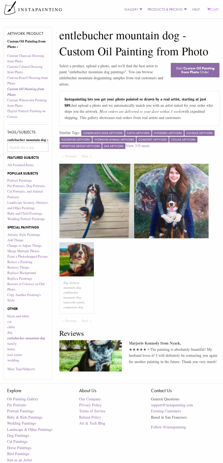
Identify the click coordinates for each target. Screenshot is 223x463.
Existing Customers (166, 410)
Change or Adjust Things (24, 245)
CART (214, 9)
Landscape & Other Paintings (29, 429)
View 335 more (138, 145)
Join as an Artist (19, 459)
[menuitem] (132, 9)
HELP (196, 9)
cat (9, 321)
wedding (13, 360)
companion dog (73, 307)
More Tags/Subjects (21, 369)
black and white (18, 316)
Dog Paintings (18, 435)
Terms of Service (92, 410)
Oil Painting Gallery (22, 398)
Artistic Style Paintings (23, 234)
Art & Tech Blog (92, 423)
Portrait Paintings (19, 180)
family (12, 343)
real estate (14, 354)
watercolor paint (73, 302)
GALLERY (131, 9)
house (11, 349)
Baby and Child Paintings (24, 213)
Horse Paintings (19, 447)
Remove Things (18, 267)
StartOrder (195, 70)
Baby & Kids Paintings (24, 417)
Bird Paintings (18, 453)
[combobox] (28, 147)
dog (9, 332)
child (10, 327)
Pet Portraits (16, 404)
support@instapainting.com (172, 404)
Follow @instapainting (168, 427)
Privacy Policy (90, 404)
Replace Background (21, 272)
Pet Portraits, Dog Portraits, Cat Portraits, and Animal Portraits (26, 191)
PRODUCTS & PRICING (165, 9)
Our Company (90, 398)
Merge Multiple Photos (23, 251)
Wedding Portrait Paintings (26, 219)
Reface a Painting (19, 262)
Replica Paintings (19, 278)
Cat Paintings (17, 441)
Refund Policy (90, 417)
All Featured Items (20, 165)
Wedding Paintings (21, 423)
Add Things (15, 240)
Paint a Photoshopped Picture (27, 256)
